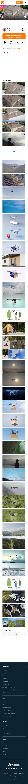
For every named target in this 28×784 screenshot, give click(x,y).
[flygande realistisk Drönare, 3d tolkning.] (13, 246)
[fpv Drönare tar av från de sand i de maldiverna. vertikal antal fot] (13, 353)
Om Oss (4, 754)
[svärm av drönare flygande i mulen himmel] (13, 569)
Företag (4, 702)
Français (4, 777)
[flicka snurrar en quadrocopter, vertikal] (14, 341)
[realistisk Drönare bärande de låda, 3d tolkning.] (13, 419)
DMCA (4, 728)
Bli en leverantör (6, 757)
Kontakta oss (5, 751)
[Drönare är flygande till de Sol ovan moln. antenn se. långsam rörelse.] (13, 378)
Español (4, 769)
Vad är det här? (17, 48)
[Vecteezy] (2, 2)
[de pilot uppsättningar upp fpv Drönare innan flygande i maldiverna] (13, 328)
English (4, 766)
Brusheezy (5, 693)
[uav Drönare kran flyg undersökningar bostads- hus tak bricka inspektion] (13, 100)
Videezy (4, 699)
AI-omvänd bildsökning (8, 710)
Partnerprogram (6, 730)
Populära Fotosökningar (8, 736)
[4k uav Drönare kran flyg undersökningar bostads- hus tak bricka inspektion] (13, 87)
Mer (3, 780)
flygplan (16, 657)
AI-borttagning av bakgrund (9, 713)
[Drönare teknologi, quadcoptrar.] (13, 301)
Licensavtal (5, 725)
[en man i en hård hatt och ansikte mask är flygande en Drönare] (13, 138)
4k (10, 657)
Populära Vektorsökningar (9, 733)
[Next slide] (21, 657)
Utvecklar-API (5, 707)
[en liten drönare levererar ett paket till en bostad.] (10, 367)
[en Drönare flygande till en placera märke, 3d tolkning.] (13, 233)
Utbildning (5, 704)
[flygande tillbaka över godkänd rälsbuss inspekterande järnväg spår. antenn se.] (13, 460)
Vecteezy (4, 696)
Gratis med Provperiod (14, 36)
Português (5, 771)
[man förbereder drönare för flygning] (13, 609)
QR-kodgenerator (7, 716)
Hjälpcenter (5, 748)
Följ (23, 30)
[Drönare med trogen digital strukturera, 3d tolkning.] (13, 406)
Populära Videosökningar (9, 739)
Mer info (6, 51)
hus (5, 657)
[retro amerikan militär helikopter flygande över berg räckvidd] (5, 635)
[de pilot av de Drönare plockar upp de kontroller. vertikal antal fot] (6, 341)
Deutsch (4, 774)
